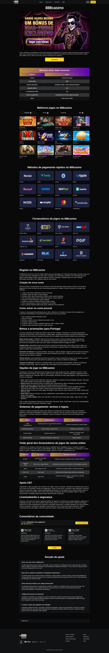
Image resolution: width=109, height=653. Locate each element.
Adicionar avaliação (81, 522)
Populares (26, 112)
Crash (62, 112)
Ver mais (54, 547)
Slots (80, 112)
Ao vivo (44, 112)
